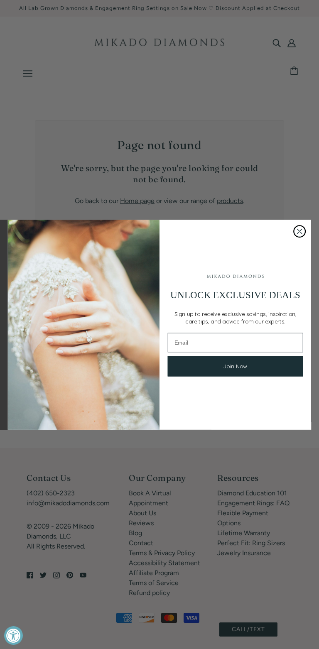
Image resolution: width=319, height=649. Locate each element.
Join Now (235, 366)
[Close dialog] (299, 231)
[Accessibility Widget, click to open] (13, 635)
